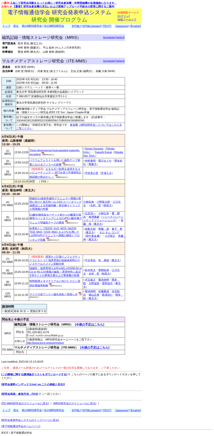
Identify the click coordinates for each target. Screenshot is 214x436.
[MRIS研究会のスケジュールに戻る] (74, 403)
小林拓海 (88, 201)
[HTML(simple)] (92, 26)
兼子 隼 (117, 229)
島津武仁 (107, 294)
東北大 (98, 224)
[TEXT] (107, 26)
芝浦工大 (106, 173)
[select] (120, 37)
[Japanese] (121, 26)
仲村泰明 (90, 160)
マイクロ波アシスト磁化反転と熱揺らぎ (53, 294)
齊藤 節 (103, 229)
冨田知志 (107, 283)
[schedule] (109, 37)
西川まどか (105, 160)
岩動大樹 (90, 229)
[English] (135, 26)
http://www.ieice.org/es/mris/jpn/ (45, 342)
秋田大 (108, 205)
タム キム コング (109, 232)
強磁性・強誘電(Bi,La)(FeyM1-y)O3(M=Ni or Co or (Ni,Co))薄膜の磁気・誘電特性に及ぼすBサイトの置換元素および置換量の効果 (55, 272)
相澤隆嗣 (94, 216)
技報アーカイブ (127, 19)
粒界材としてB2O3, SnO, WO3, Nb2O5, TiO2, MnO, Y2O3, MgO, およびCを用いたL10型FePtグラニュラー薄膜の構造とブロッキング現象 (54, 234)
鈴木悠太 (90, 270)
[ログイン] (124, 16)
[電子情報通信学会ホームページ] (20, 426)
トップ (6, 26)
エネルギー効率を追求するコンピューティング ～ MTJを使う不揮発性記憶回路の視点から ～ (55, 173)
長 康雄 (103, 260)
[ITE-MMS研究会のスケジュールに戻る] (25, 403)
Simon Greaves (94, 148)
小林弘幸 (103, 213)
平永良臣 (90, 260)
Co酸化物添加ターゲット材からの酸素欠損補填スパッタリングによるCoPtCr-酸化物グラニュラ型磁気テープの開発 (55, 218)
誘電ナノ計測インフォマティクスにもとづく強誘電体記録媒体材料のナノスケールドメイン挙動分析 (54, 260)
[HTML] (76, 26)
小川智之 (110, 236)
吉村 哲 (95, 205)
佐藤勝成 (103, 291)
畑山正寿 (94, 294)
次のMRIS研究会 (54, 26)
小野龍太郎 (103, 201)
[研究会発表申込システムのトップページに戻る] (30, 420)
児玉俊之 (90, 279)
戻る (16, 26)
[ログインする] (43, 154)
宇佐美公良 (91, 173)
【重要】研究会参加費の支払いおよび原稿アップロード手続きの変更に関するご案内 (63, 6)
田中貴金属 (92, 236)
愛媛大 (93, 164)
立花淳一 (90, 213)
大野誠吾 (94, 283)
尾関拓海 (103, 270)
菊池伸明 (103, 279)
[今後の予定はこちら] (89, 324)
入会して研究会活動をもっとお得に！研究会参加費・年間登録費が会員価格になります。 (63, 3)
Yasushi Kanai (103, 152)
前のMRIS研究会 (32, 26)
